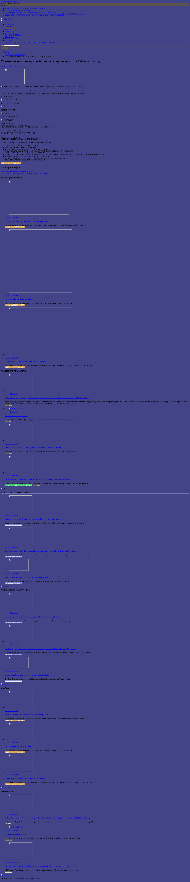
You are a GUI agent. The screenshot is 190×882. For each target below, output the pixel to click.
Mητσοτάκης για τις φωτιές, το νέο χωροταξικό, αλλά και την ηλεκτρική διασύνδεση (31, 12)
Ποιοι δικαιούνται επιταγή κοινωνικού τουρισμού (16, 172)
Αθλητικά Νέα (9, 37)
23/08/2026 (8, 217)
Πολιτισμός (8, 40)
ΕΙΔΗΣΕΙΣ (8, 26)
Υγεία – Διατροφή (10, 33)
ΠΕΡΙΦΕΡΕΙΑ (9, 31)
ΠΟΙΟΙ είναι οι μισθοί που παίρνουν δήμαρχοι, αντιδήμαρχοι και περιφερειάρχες (26, 173)
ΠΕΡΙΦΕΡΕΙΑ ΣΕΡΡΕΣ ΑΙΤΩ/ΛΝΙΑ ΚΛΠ (18, 485)
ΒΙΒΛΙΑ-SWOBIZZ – (12, 38)
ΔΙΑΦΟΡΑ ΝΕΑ (10, 28)
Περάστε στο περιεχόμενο (9, 1)
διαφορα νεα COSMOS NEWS (11, 163)
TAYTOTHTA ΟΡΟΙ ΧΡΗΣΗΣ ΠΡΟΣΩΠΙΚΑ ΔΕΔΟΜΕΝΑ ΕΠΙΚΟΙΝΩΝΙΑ (30, 42)
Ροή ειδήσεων (9, 24)
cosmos (17, 66)
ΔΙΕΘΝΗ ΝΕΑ (10, 30)
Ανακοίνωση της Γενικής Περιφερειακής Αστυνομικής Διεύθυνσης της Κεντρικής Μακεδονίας (34, 15)
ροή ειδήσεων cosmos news (13, 525)
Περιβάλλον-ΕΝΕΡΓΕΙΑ (13, 35)
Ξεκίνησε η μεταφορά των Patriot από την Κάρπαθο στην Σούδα (25, 8)
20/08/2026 (8, 444)
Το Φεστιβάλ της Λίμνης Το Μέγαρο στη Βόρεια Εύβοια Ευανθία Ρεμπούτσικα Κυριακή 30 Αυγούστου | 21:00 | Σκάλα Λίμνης (45, 14)
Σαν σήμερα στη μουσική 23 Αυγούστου (17, 10)
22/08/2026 (8, 412)
